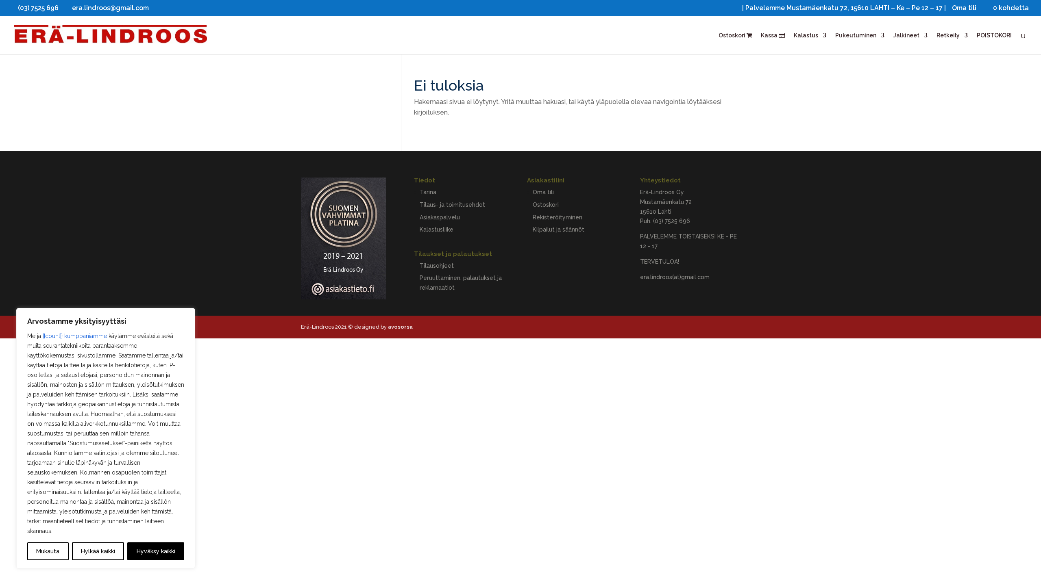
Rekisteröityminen (557, 217)
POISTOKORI (994, 35)
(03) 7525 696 (671, 221)
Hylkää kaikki (98, 551)
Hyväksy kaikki (156, 551)
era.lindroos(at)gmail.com (675, 277)
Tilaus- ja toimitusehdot (452, 205)
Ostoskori (733, 35)
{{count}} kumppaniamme (75, 336)
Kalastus (806, 35)
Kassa (770, 35)
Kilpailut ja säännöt (558, 229)
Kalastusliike (436, 229)
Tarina (428, 192)
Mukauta (47, 551)
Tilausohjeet (437, 265)
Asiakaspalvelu (440, 217)
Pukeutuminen (855, 35)
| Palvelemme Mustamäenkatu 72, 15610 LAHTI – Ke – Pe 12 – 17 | (844, 8)
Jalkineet (906, 35)
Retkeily (948, 35)
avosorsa (400, 327)
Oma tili (964, 8)
